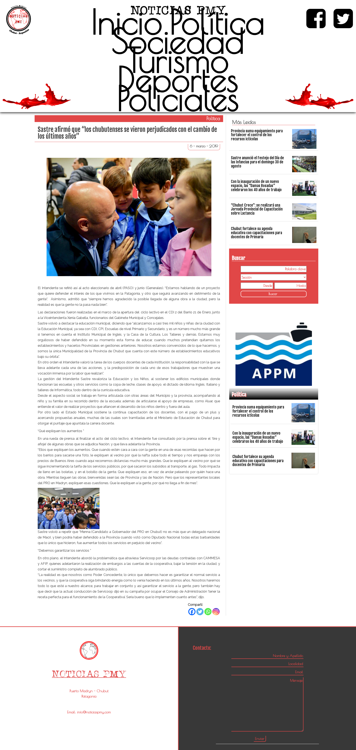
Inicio (126, 21)
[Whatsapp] (208, 611)
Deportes (177, 79)
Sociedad (178, 40)
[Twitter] (200, 611)
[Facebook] (192, 611)
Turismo (178, 60)
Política (217, 21)
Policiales (178, 98)
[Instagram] (216, 611)
